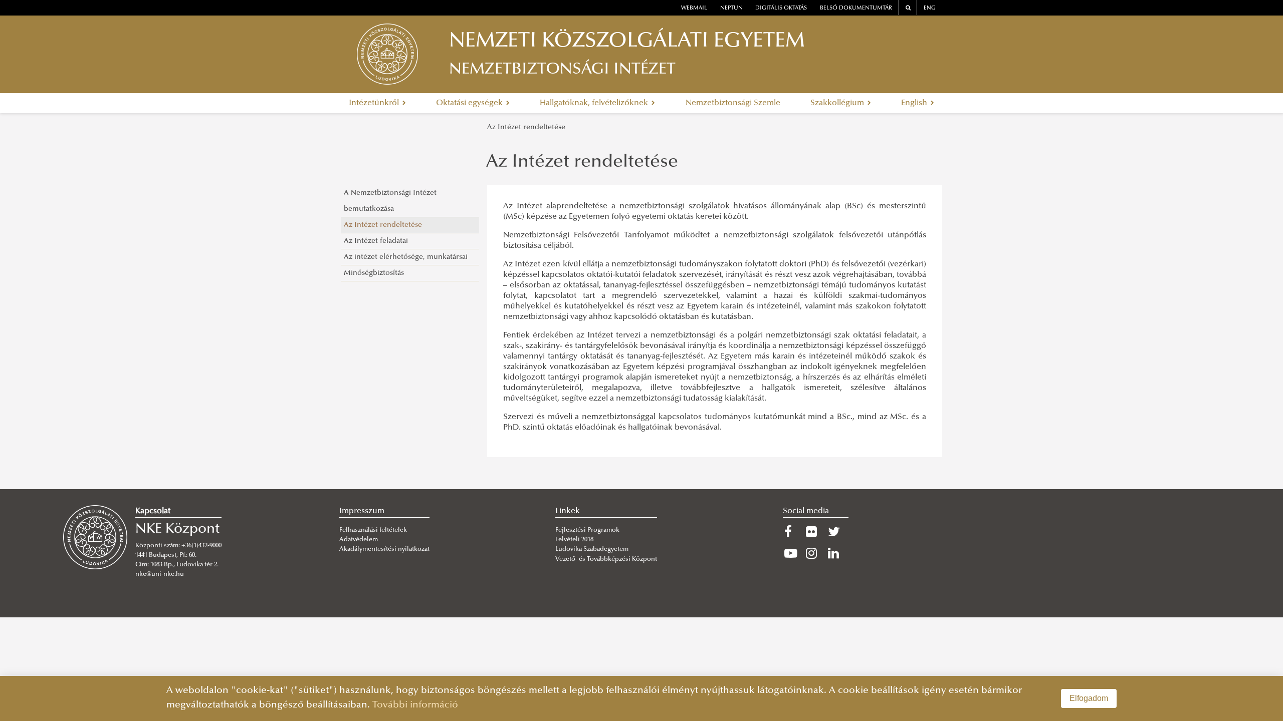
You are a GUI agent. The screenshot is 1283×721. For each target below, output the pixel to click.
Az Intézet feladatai (376, 241)
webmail (694, 8)
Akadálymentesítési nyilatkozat (384, 549)
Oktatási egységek (470, 103)
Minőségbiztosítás (374, 273)
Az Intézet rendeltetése (526, 127)
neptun (731, 8)
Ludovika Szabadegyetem (591, 549)
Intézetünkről (375, 103)
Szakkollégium (838, 103)
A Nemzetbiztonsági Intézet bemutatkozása (390, 201)
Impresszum (361, 511)
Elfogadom (1089, 698)
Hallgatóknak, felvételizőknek (595, 103)
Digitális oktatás (781, 8)
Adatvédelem (358, 540)
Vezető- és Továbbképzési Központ (606, 559)
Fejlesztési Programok (587, 530)
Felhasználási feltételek (373, 530)
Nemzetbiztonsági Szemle (733, 103)
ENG (930, 8)
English (915, 103)
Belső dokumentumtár (856, 8)
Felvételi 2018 (574, 540)
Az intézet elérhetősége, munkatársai (406, 257)
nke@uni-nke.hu (159, 574)
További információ (415, 705)
